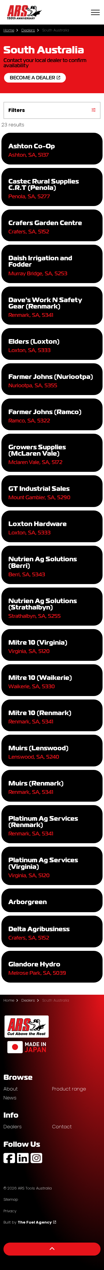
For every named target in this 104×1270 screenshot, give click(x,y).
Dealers (12, 1126)
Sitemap (10, 1199)
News (9, 1097)
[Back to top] (52, 1249)
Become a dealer (32, 78)
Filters (16, 110)
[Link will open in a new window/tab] (9, 1158)
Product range (69, 1088)
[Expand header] (95, 12)
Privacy (9, 1211)
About (10, 1088)
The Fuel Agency (35, 1222)
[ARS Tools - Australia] (24, 12)
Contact (62, 1126)
